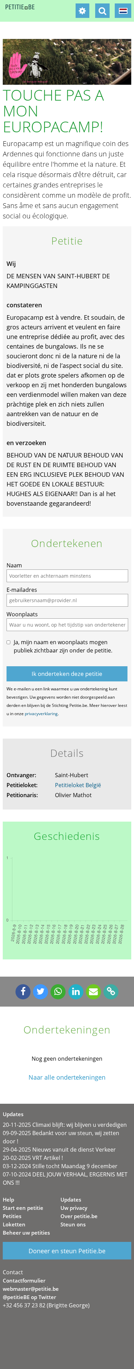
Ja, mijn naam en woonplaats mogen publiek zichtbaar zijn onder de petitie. (63, 646)
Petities (12, 1216)
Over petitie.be (79, 1216)
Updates (70, 1199)
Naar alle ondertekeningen (67, 1077)
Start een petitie (23, 1207)
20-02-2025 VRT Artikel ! (33, 1158)
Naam (14, 565)
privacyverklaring (41, 714)
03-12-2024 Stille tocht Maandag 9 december (60, 1166)
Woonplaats (22, 614)
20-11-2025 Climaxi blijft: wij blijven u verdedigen (65, 1125)
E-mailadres (22, 590)
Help (8, 1199)
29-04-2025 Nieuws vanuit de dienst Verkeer (59, 1149)
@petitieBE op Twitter (29, 1297)
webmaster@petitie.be (31, 1288)
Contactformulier (24, 1280)
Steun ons (73, 1224)
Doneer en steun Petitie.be (67, 1251)
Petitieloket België (78, 785)
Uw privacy (73, 1207)
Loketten (14, 1224)
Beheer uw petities (26, 1232)
